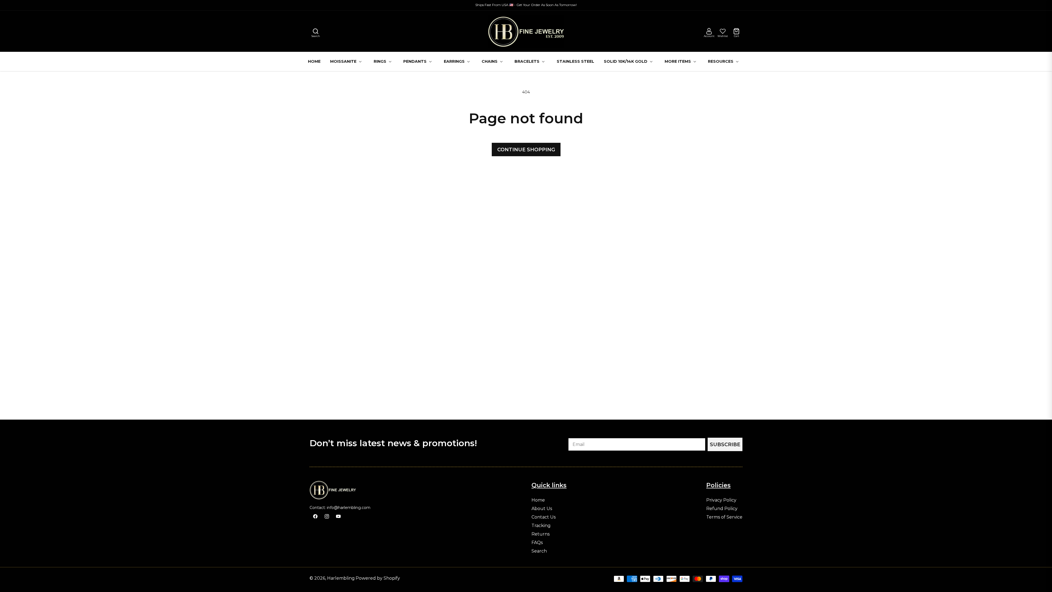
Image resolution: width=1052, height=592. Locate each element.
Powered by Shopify (378, 578)
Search (539, 551)
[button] (316, 31)
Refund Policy (721, 508)
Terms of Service (724, 517)
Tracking (541, 525)
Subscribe (725, 445)
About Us (541, 508)
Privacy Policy (721, 500)
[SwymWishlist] (723, 31)
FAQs (537, 542)
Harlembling (341, 578)
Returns (540, 534)
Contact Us (543, 517)
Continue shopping (526, 150)
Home (538, 500)
